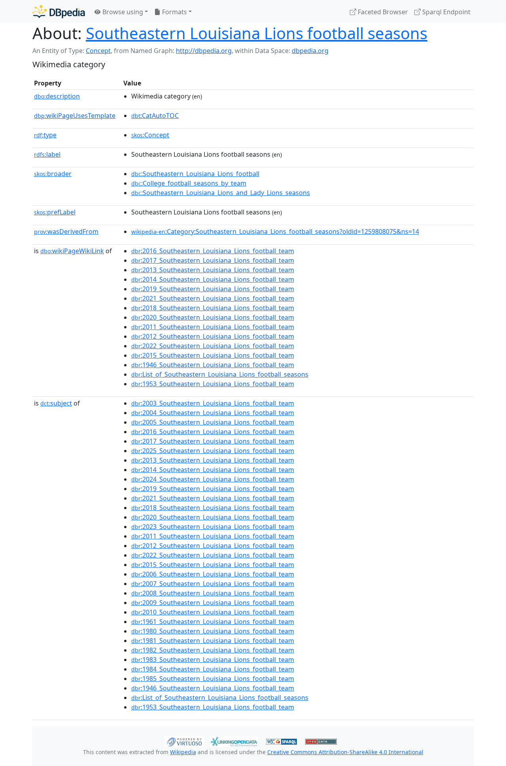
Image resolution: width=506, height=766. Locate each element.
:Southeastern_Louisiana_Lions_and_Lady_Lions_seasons (220, 192)
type (45, 135)
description (57, 96)
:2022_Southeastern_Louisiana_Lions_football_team (212, 345)
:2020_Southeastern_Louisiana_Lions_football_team (212, 317)
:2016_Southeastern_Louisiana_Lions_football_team (212, 250)
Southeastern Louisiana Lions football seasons (256, 33)
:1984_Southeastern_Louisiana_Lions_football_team (212, 669)
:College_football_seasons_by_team (188, 183)
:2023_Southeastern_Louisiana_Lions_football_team (212, 526)
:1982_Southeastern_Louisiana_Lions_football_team (212, 650)
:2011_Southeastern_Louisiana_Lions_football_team (212, 326)
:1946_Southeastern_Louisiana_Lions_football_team (212, 364)
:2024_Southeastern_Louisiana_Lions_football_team (212, 479)
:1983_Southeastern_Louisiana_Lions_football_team (212, 659)
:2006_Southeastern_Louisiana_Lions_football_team (212, 574)
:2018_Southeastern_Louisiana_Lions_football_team (212, 307)
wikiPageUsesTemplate (74, 115)
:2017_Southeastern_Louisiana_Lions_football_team (212, 260)
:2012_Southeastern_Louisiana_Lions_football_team (212, 336)
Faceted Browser (382, 12)
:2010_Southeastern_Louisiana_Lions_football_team (212, 612)
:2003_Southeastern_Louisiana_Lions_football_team (212, 403)
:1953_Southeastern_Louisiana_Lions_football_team (212, 383)
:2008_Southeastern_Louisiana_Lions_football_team (212, 593)
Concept (98, 50)
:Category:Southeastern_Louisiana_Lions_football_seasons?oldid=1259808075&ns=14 (275, 231)
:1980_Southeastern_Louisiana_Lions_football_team (212, 631)
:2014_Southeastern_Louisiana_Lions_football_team (212, 279)
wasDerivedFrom (66, 231)
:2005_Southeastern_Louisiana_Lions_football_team (212, 422)
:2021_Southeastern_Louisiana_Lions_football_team (212, 298)
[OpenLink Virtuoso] (184, 740)
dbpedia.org (310, 50)
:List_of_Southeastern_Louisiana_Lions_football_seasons (219, 374)
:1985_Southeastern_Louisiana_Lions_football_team (212, 678)
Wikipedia (183, 752)
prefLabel (55, 212)
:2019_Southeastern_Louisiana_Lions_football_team (212, 288)
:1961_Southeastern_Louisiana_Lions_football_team (212, 621)
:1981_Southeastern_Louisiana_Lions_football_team (212, 640)
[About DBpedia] (58, 11)
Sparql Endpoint (445, 12)
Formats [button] (173, 12)
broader (53, 173)
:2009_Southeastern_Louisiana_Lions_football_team (212, 602)
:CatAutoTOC (155, 115)
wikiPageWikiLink (72, 250)
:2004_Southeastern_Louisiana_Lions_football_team (212, 412)
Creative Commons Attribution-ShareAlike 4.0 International (345, 752)
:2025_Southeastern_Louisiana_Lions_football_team (212, 450)
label (47, 154)
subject (56, 403)
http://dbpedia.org (204, 50)
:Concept (150, 135)
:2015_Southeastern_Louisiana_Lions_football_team (212, 355)
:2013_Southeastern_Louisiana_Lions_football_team (212, 269)
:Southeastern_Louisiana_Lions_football (195, 173)
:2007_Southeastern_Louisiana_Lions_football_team (212, 583)
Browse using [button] (122, 12)
